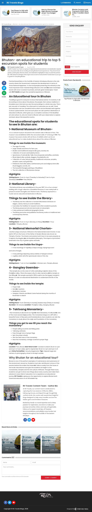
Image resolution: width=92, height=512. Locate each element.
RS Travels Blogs (15, 2)
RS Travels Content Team (16, 67)
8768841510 (66, 3)
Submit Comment (51, 478)
